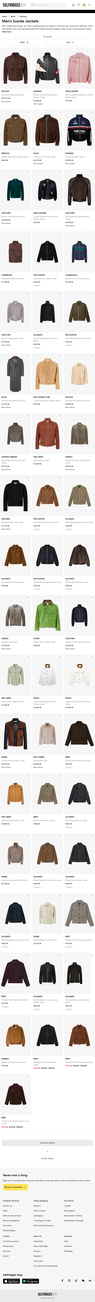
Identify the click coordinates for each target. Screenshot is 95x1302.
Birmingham (69, 1211)
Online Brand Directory (43, 1225)
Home (4, 16)
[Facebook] (62, 1282)
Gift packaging (9, 1230)
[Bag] (84, 4)
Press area (38, 1261)
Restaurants (8, 1246)
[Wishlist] (78, 4)
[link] (15, 95)
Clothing (23, 16)
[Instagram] (69, 1282)
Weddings (68, 1251)
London (67, 1206)
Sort (68, 42)
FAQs (5, 1211)
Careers (37, 1251)
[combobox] (50, 5)
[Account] (73, 4)
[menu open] (89, 4)
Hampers (68, 1246)
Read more (6, 32)
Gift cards (7, 1225)
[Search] (33, 4)
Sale (66, 1241)
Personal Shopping (11, 1220)
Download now (62, 11)
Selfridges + (39, 1215)
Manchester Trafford (73, 1215)
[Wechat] (83, 1282)
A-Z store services (11, 1241)
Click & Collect (40, 1211)
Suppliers (38, 1256)
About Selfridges (41, 1246)
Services (6, 1251)
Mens (13, 16)
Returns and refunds (12, 1215)
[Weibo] (90, 1282)
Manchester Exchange (73, 1220)
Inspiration (38, 1241)
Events (6, 1256)
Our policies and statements (46, 1266)
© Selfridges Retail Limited (47, 1298)
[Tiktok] (76, 1282)
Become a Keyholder (13, 1187)
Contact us (7, 1206)
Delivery (37, 1206)
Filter (22, 42)
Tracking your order (42, 1220)
